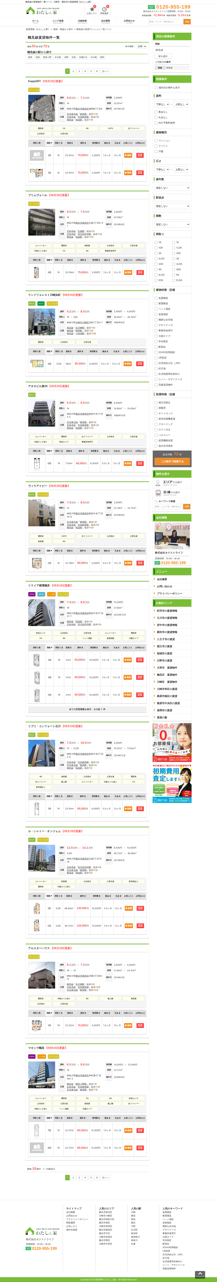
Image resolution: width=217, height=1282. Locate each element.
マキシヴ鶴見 (47, 1047)
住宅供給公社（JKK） (170, 363)
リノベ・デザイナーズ (170, 379)
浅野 (66, 57)
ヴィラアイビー (49, 485)
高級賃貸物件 (166, 384)
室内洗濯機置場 (167, 418)
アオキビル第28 (49, 386)
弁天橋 (58, 57)
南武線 (70, 327)
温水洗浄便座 (166, 445)
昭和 (102, 57)
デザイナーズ (166, 325)
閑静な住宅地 (166, 319)
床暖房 (162, 407)
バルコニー (164, 434)
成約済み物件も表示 (169, 87)
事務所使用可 (166, 330)
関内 (133, 1219)
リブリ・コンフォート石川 (56, 726)
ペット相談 (164, 308)
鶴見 (30, 57)
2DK (178, 253)
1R (160, 242)
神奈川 (134, 1240)
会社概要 (105, 21)
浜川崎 (94, 57)
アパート (163, 145)
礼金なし (163, 117)
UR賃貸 (162, 357)
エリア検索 (58, 21)
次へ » (105, 71)
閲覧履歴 (104, 10)
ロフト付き (164, 429)
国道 (38, 57)
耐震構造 (163, 303)
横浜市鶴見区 (82, 108)
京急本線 (71, 116)
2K (160, 253)
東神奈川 (135, 1236)
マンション (164, 140)
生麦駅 (81, 231)
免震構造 (163, 297)
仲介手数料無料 (167, 122)
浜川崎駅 (80, 327)
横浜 (133, 1222)
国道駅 (79, 119)
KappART (46, 81)
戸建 (161, 151)
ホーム (35, 21)
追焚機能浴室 (166, 440)
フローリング (166, 424)
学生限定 (163, 341)
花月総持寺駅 (84, 234)
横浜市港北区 (105, 1212)
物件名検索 (71, 1229)
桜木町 (134, 1233)
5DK (161, 280)
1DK (161, 247)
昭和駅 (79, 330)
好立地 (162, 368)
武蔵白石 (83, 57)
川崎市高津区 (105, 1226)
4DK (178, 269)
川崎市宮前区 (105, 1236)
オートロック (166, 413)
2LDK (161, 258)
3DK (161, 263)
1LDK (179, 247)
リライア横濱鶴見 (50, 585)
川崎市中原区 (105, 1243)
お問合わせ (129, 21)
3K (177, 258)
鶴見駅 (83, 114)
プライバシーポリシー (77, 1219)
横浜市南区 (104, 1222)
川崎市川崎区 (82, 322)
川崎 (133, 1212)
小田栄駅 (80, 333)
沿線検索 (82, 21)
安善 (74, 57)
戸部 (133, 1226)
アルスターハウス (50, 948)
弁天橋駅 (80, 984)
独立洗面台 (164, 402)
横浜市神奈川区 (106, 1219)
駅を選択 (163, 56)
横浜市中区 (104, 1233)
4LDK (162, 274)
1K (177, 242)
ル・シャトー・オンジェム (56, 831)
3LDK (179, 263)
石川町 (134, 1229)
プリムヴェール (49, 195)
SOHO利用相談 (167, 352)
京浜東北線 (72, 114)
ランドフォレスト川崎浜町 (56, 294)
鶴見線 (70, 119)
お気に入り (92, 10)
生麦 (133, 1243)
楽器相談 (163, 314)
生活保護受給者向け (169, 373)
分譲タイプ (164, 335)
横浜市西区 (104, 1240)
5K (177, 274)
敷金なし (163, 111)
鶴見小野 (47, 57)
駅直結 (162, 346)
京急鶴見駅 (83, 116)
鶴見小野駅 (81, 1084)
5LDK (179, 280)
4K (160, 269)
